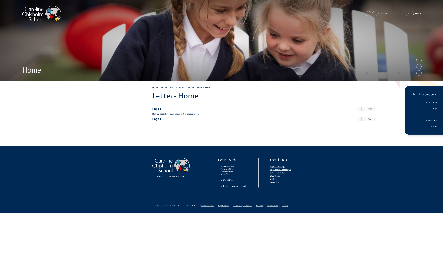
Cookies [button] (285, 206)
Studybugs (275, 176)
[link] (359, 109)
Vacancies (274, 182)
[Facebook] (368, 13)
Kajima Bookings (277, 166)
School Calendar (277, 173)
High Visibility (223, 206)
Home (155, 87)
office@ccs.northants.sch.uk (233, 186)
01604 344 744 (226, 180)
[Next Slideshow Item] (419, 66)
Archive (371, 109)
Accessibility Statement (242, 206)
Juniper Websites (207, 206)
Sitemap (259, 206)
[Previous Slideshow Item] (419, 60)
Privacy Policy (272, 206)
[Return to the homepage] (41, 14)
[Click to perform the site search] (404, 13)
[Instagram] (374, 13)
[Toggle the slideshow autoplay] (419, 73)
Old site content (177, 87)
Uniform (274, 179)
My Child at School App (280, 170)
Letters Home (203, 87)
